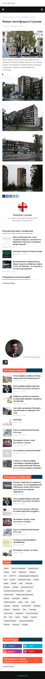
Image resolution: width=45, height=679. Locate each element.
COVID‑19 (12, 576)
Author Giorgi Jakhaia (31, 357)
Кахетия (7, 624)
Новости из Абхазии (18, 568)
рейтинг (25, 598)
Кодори (25, 617)
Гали (24, 609)
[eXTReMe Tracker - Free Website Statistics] (5, 364)
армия (6, 583)
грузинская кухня (27, 587)
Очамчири (32, 609)
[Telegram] (17, 196)
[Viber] (10, 196)
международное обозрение (28, 576)
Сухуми (6, 572)
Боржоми (37, 606)
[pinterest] (32, 651)
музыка (6, 598)
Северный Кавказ (10, 621)
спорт (14, 572)
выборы (15, 587)
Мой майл (17, 420)
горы (20, 583)
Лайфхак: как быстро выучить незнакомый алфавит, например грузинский (27, 398)
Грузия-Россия (33, 568)
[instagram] (12, 651)
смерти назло (8, 594)
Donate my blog (8, 667)
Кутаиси (7, 609)
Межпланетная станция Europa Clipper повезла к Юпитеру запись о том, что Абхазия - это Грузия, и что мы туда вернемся (27, 265)
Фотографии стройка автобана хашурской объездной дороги (27, 377)
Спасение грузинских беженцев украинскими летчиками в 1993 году (27, 410)
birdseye (7, 587)
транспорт (28, 583)
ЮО (5, 617)
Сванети (34, 617)
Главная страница (8, 17)
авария (36, 579)
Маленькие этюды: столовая (25, 550)
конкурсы (16, 624)
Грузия (6, 568)
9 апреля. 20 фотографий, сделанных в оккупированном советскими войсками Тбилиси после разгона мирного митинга (27, 464)
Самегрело (16, 598)
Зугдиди (7, 606)
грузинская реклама (26, 621)
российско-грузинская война (14, 591)
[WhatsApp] (13, 196)
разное (12, 579)
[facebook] (12, 646)
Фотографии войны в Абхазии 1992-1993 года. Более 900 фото (26, 387)
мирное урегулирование (24, 594)
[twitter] (32, 646)
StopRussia (22, 572)
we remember (26, 606)
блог (10, 617)
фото (5, 579)
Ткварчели (16, 609)
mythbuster (19, 613)
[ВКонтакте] (7, 196)
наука (29, 591)
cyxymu (6, 26)
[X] (3, 196)
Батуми (13, 583)
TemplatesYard (22, 676)
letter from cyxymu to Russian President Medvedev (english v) (26, 510)
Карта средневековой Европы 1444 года (26, 431)
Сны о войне (8, 613)
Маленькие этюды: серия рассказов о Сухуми (24, 441)
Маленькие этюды (24, 579)
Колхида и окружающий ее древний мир (24, 541)
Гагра (33, 602)
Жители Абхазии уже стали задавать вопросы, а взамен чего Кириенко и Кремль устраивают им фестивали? (27, 240)
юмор (20, 602)
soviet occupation (32, 613)
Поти (26, 602)
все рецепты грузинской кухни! (26, 451)
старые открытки (9, 602)
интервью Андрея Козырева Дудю (27, 251)
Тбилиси (32, 572)
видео (17, 617)
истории (25, 624)
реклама (16, 606)
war (5, 576)
